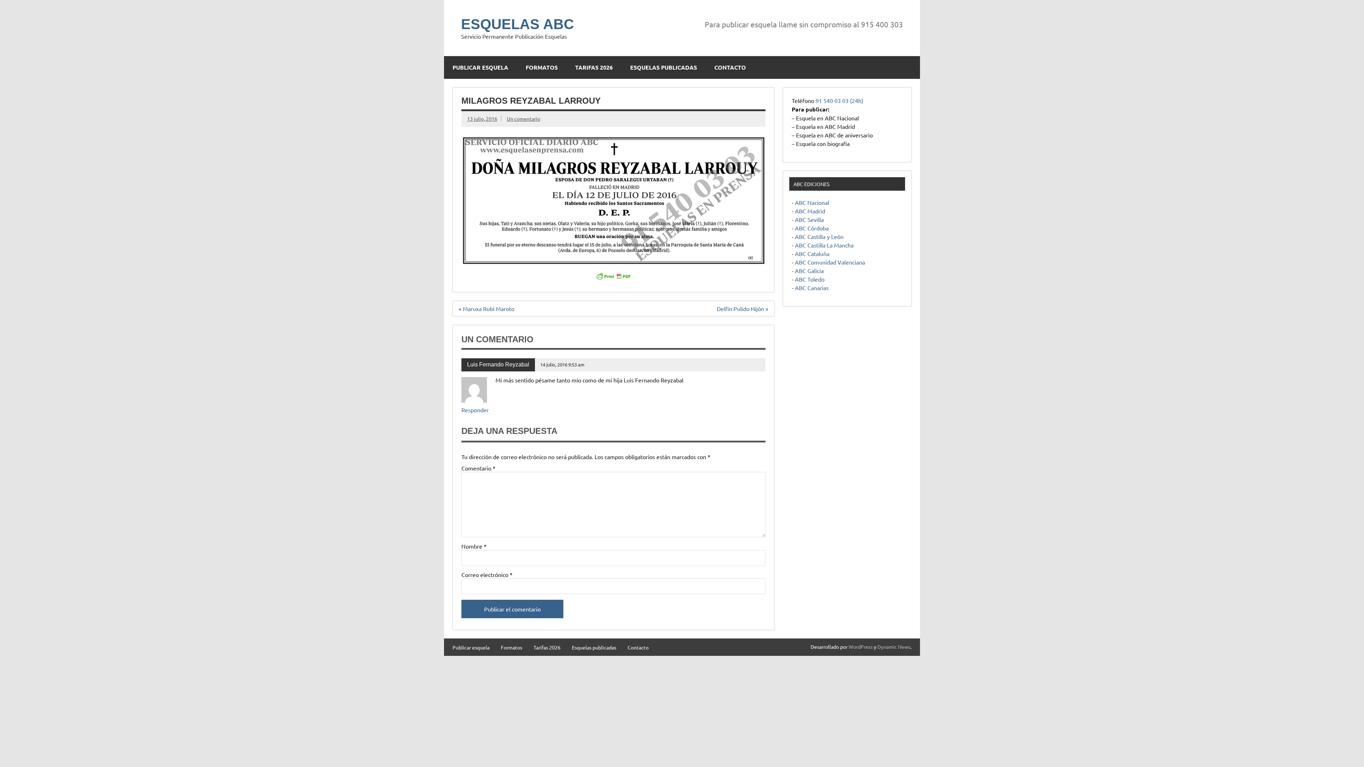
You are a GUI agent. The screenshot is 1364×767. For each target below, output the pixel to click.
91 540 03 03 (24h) (839, 100)
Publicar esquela (480, 67)
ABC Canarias (812, 287)
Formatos (542, 67)
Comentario (478, 468)
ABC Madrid (810, 210)
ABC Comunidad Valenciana (830, 262)
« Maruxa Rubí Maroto (486, 308)
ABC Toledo (809, 279)
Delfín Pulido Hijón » (742, 308)
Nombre (474, 546)
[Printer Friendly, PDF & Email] (613, 276)
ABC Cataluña (812, 253)
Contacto (730, 67)
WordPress (861, 646)
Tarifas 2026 (594, 67)
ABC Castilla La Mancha (824, 245)
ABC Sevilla (809, 219)
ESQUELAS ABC (517, 24)
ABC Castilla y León (819, 236)
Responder (475, 409)
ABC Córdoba (812, 228)
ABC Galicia (809, 270)
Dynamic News (893, 646)
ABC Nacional (812, 202)
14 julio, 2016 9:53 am (562, 364)
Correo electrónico (487, 574)
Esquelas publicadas (663, 67)
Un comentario (523, 118)
